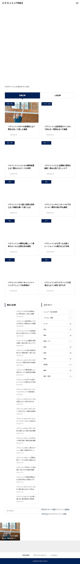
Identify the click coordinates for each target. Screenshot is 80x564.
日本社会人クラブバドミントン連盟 (53, 514)
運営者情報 (25, 555)
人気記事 (57, 95)
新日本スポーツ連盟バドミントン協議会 (55, 509)
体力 (46, 220)
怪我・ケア (46, 142)
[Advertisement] (40, 20)
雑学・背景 (9, 103)
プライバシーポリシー (40, 555)
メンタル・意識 (46, 103)
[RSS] (3, 561)
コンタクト (54, 555)
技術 (10, 181)
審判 (46, 181)
